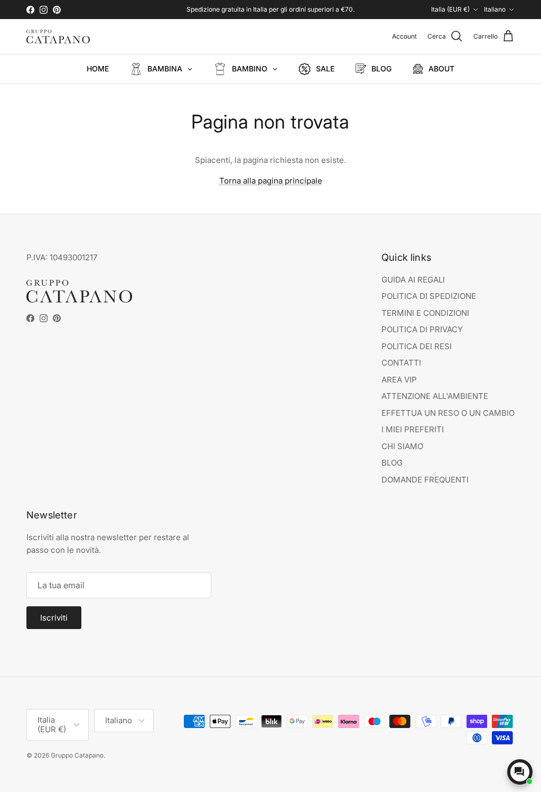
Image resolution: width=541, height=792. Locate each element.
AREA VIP (399, 380)
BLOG (392, 463)
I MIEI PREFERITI (412, 429)
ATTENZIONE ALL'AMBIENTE (434, 396)
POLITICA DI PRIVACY (422, 329)
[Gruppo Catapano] (58, 36)
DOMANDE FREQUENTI (425, 480)
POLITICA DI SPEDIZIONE (428, 296)
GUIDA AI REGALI (413, 280)
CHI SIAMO (402, 446)
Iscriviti (54, 618)
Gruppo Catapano (77, 755)
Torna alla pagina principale (270, 181)
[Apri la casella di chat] (520, 772)
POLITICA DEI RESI (416, 346)
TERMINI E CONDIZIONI (425, 313)
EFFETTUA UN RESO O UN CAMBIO (448, 413)
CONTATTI (401, 363)
